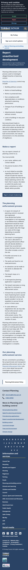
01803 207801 (10, 398)
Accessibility (15, 542)
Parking (4, 477)
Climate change (7, 432)
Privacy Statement (16, 544)
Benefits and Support (9, 467)
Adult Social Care (7, 505)
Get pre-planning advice (9, 410)
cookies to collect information (14, 4)
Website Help (15, 540)
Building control (7, 422)
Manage (15, 23)
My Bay (4, 517)
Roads (4, 480)
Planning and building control (11, 483)
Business (5, 502)
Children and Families (9, 489)
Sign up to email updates (14, 41)
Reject (14, 20)
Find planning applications (10, 416)
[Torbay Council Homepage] (10, 28)
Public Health (6, 508)
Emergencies (6, 511)
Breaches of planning (9, 81)
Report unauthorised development (13, 419)
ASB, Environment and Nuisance (12, 499)
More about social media (10, 536)
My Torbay (14, 35)
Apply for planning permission (11, 413)
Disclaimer (5, 544)
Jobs (3, 524)
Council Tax (6, 461)
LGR (3, 521)
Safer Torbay (6, 514)
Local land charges (8, 425)
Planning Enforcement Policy (11, 366)
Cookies (4, 546)
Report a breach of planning (12, 195)
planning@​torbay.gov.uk (13, 395)
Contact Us (5, 540)
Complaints (6, 542)
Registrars (5, 474)
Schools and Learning (9, 486)
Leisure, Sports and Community (12, 496)
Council (4, 492)
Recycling (5, 464)
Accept (14, 16)
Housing (5, 471)
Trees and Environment (9, 428)
